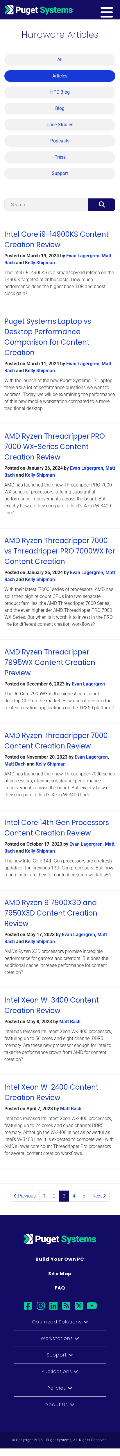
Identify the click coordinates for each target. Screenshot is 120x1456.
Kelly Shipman (40, 262)
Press (60, 157)
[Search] (101, 204)
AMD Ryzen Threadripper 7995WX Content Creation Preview (49, 662)
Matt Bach (15, 764)
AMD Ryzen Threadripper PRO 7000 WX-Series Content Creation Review (54, 446)
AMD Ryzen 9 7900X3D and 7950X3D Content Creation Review (50, 913)
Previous (26, 1196)
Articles (59, 76)
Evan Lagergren (82, 255)
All (59, 59)
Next (97, 1196)
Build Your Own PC (59, 1259)
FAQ (60, 1288)
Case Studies (59, 124)
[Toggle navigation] (116, 9)
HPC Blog (60, 92)
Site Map (59, 1273)
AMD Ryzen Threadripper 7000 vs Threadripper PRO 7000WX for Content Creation (59, 551)
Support (60, 173)
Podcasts (59, 141)
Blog (60, 108)
